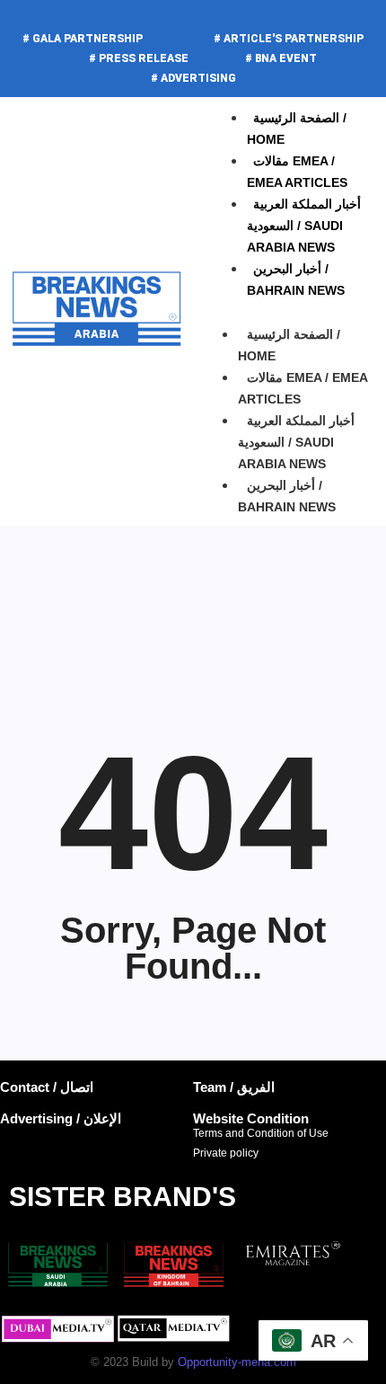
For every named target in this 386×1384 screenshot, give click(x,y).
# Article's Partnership (289, 38)
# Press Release (139, 58)
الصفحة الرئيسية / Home (289, 345)
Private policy (226, 1153)
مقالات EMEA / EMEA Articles (302, 388)
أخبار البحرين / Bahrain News (287, 496)
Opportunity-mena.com (237, 1362)
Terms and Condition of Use (261, 1133)
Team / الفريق (234, 1087)
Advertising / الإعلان (60, 1118)
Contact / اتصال (46, 1087)
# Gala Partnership (82, 38)
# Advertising (193, 78)
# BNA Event (281, 58)
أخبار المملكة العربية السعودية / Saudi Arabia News (304, 225)
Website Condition (251, 1118)
